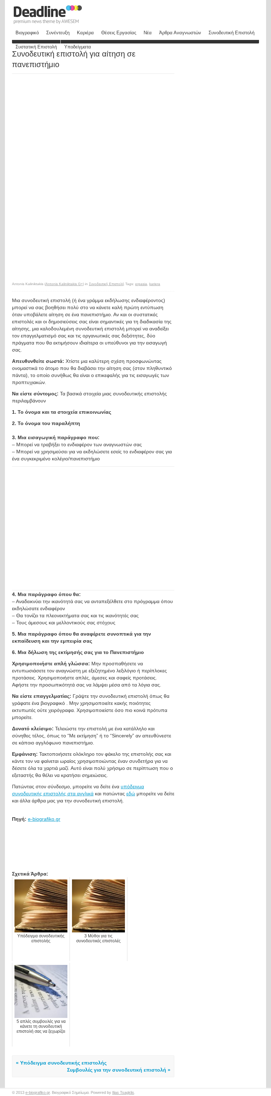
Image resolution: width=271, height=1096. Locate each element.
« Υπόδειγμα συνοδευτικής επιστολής (61, 1063)
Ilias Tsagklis (123, 1092)
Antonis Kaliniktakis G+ (64, 284)
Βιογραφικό (27, 32)
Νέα (148, 32)
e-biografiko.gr (44, 819)
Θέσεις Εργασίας (118, 32)
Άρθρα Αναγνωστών (180, 32)
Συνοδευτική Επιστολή (231, 32)
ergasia (141, 284)
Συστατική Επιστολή (36, 46)
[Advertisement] (71, 123)
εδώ (130, 793)
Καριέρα (85, 32)
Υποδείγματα (77, 46)
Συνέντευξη (58, 32)
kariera (154, 284)
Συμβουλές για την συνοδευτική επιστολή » (118, 1070)
